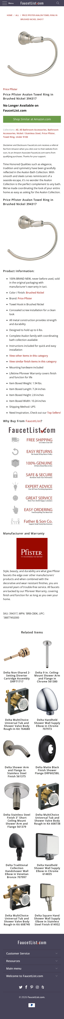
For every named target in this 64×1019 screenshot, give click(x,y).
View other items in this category (28, 355)
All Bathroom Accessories (33, 129)
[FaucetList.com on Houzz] (43, 987)
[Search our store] (59, 3)
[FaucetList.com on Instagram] (37, 987)
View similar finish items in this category (33, 361)
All (17, 129)
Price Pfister (10, 89)
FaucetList (33, 421)
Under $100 (22, 136)
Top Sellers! (54, 412)
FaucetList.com (36, 997)
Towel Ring (9, 136)
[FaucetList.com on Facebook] (26, 987)
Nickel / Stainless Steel (29, 133)
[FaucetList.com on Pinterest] (32, 987)
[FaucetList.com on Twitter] (20, 987)
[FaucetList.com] (32, 3)
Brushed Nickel (35, 292)
